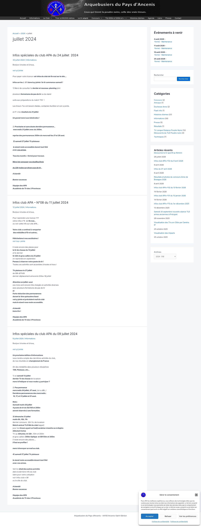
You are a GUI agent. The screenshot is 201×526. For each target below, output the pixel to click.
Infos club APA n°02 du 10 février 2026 (170, 187)
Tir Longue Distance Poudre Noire (168, 130)
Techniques (159, 137)
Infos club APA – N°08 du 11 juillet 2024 (40, 202)
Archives (157, 252)
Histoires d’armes (137, 18)
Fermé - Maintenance (163, 42)
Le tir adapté (83, 18)
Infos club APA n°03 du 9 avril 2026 (168, 161)
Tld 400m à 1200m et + (114, 18)
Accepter (150, 516)
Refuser (168, 516)
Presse (168, 18)
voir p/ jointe (18, 70)
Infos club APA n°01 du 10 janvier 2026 (170, 195)
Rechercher (159, 75)
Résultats (158, 126)
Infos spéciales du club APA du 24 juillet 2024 (45, 55)
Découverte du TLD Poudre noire (167, 133)
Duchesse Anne (160, 107)
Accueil (23, 18)
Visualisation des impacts (164, 233)
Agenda (151, 18)
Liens (160, 18)
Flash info (158, 110)
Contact (178, 18)
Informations (34, 18)
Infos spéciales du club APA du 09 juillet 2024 (45, 334)
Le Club (46, 18)
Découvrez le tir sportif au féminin (168, 153)
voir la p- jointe (19, 241)
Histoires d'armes (161, 114)
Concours (96, 18)
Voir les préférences (187, 516)
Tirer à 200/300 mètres (64, 18)
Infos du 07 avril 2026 (163, 169)
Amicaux (157, 103)
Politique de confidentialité (160, 521)
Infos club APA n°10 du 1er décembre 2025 (171, 204)
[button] (196, 495)
